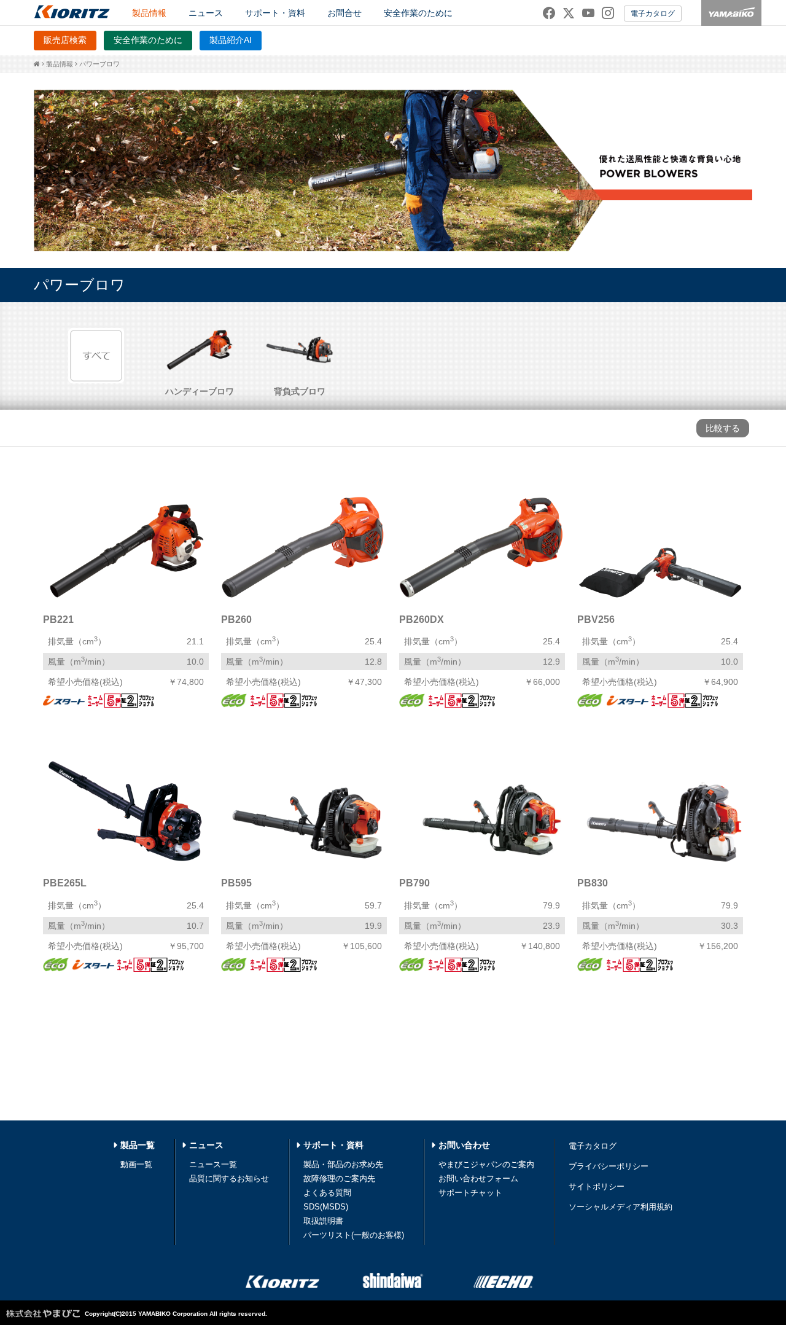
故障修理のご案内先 (339, 1178)
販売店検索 (65, 40)
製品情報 (59, 64)
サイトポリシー (597, 1186)
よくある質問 (327, 1192)
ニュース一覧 (213, 1164)
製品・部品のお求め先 (343, 1164)
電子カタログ (653, 13)
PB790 (414, 883)
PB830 (592, 883)
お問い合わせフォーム (478, 1178)
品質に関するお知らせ (229, 1178)
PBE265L (65, 883)
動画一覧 (136, 1164)
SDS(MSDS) (325, 1206)
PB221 (58, 619)
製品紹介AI (230, 40)
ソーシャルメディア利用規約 (620, 1206)
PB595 (236, 883)
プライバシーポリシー (608, 1166)
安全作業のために (418, 13)
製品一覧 (137, 1145)
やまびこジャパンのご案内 (486, 1164)
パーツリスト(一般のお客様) (353, 1235)
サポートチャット (470, 1192)
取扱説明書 (323, 1220)
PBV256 (596, 619)
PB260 (236, 619)
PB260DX (421, 619)
